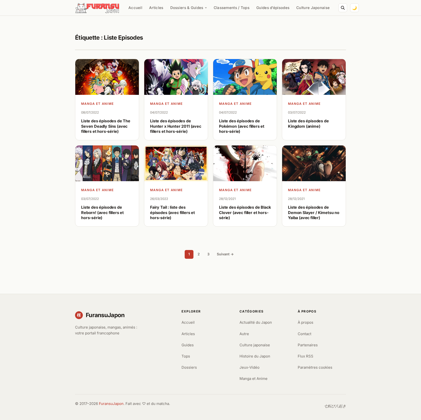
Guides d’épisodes (272, 7)
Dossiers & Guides (186, 7)
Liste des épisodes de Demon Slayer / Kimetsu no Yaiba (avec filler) (313, 212)
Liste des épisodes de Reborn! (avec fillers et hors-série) (102, 212)
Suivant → (225, 254)
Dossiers (189, 367)
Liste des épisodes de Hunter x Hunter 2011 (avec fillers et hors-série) (175, 126)
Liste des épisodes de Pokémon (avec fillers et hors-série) (241, 126)
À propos (305, 322)
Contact (304, 333)
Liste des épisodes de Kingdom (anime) (308, 123)
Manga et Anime (97, 104)
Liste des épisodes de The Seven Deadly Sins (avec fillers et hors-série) (105, 126)
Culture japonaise (254, 345)
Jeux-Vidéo (249, 367)
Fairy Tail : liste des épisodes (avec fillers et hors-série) (172, 212)
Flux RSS (305, 356)
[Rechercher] (342, 7)
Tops (186, 356)
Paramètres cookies (315, 367)
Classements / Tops (231, 7)
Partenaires (308, 345)
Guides (188, 345)
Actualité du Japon (255, 322)
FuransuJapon (111, 403)
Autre (244, 333)
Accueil (135, 7)
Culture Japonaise (313, 7)
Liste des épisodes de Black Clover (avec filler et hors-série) (245, 212)
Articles (156, 7)
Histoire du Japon (254, 356)
